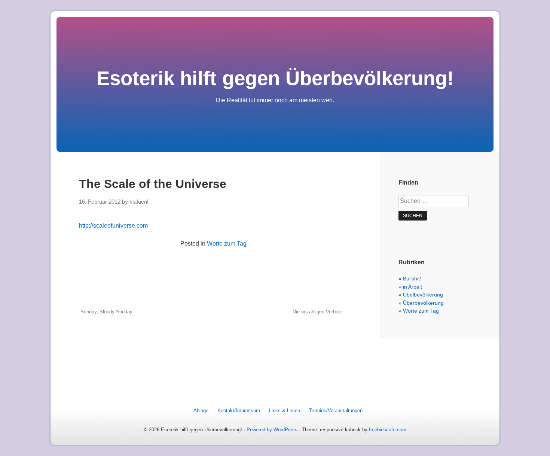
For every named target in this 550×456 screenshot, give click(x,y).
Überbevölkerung (423, 303)
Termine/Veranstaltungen (336, 410)
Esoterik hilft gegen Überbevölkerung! (275, 78)
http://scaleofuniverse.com (113, 225)
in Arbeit (412, 287)
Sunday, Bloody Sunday (106, 311)
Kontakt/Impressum (238, 410)
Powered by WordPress (272, 429)
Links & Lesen (284, 410)
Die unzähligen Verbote (317, 311)
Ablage (200, 410)
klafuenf (139, 202)
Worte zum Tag (227, 243)
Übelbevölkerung (423, 295)
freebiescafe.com (387, 429)
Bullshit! (412, 279)
